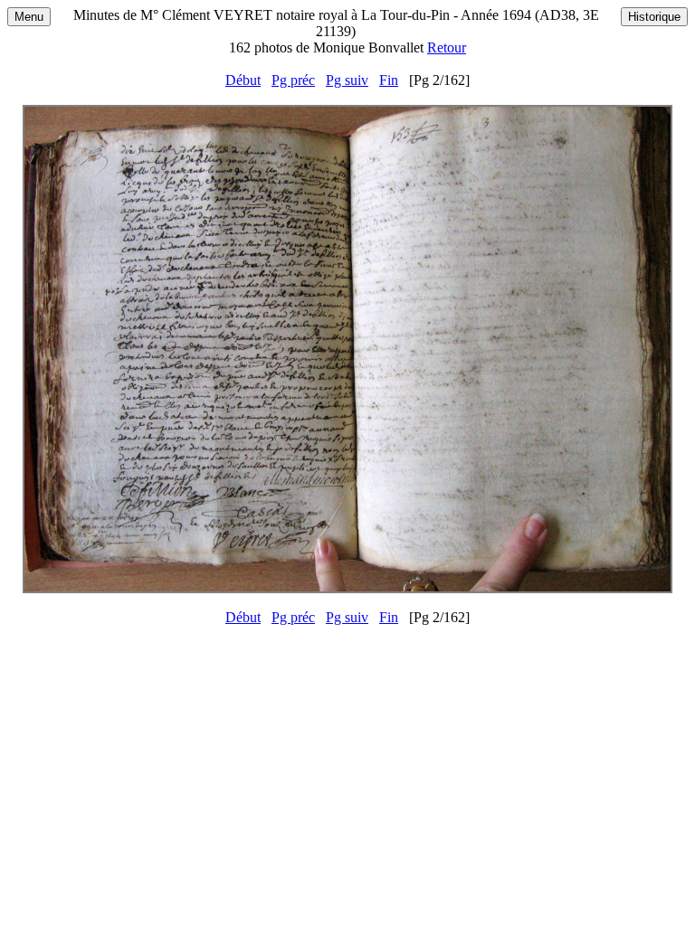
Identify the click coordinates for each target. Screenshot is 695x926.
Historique (654, 17)
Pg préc (293, 80)
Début (243, 80)
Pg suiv (347, 80)
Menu (28, 17)
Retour (446, 47)
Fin (388, 80)
